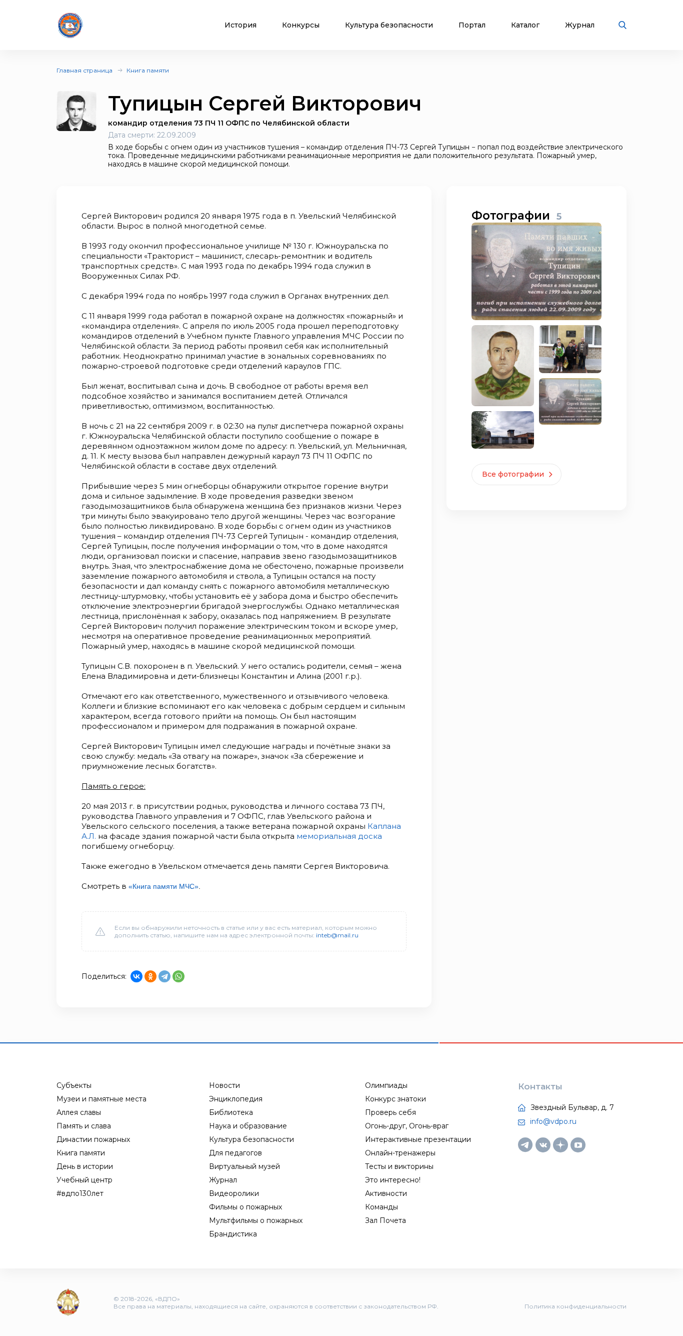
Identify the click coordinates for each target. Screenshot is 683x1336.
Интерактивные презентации (418, 1139)
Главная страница (84, 70)
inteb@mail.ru (337, 935)
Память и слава (83, 1125)
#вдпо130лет (80, 1193)
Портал (472, 25)
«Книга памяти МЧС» (163, 886)
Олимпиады (386, 1085)
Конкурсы (301, 25)
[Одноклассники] (150, 976)
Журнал (579, 25)
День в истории (84, 1166)
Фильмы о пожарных (245, 1206)
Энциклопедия (235, 1098)
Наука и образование (248, 1125)
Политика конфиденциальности (575, 1306)
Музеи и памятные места (101, 1098)
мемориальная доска (339, 836)
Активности (386, 1193)
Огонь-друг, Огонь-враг (406, 1125)
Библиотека (231, 1112)
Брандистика (233, 1233)
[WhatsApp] (178, 976)
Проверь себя (390, 1112)
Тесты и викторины (399, 1166)
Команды (381, 1206)
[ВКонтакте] (136, 976)
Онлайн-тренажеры (400, 1152)
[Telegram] (164, 976)
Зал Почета (385, 1220)
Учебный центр (84, 1179)
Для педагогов (235, 1152)
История (240, 25)
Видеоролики (234, 1193)
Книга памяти (147, 70)
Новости (224, 1085)
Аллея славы (78, 1112)
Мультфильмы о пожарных (255, 1220)
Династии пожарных (93, 1139)
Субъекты (74, 1085)
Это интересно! (392, 1179)
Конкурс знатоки (395, 1098)
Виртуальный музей (244, 1166)
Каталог (525, 25)
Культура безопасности (389, 25)
